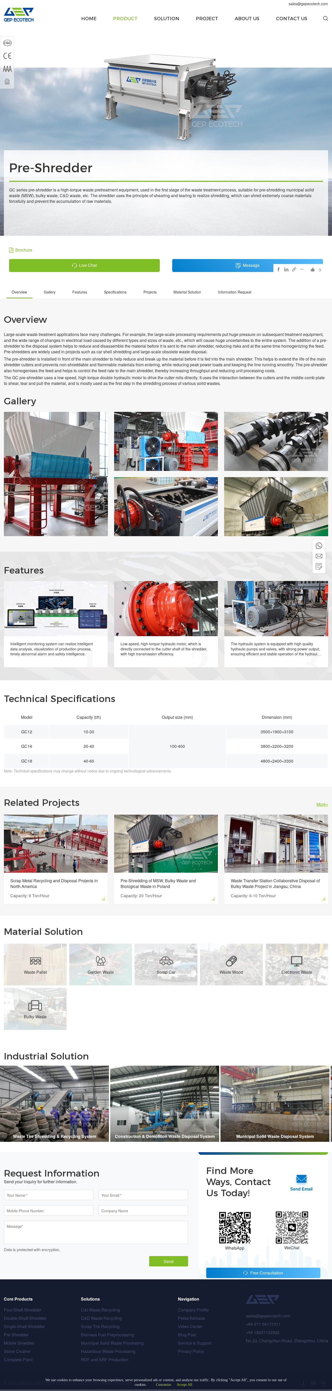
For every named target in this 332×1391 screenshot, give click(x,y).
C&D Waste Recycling (101, 1318)
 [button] (319, 566)
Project (207, 18)
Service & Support (194, 1343)
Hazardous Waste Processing (108, 1351)
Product (125, 18)
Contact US (291, 18)
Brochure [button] (23, 250)
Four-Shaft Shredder (22, 1310)
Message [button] (251, 265)
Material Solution (187, 292)
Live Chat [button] (88, 265)
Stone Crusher (17, 1351)
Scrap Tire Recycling (100, 1326)
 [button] (319, 556)
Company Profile (193, 1310)
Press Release (191, 1318)
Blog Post (187, 1335)
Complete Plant (18, 1360)
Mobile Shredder (19, 1343)
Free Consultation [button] (266, 1273)
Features (79, 292)
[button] (325, 18)
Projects (150, 292)
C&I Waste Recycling (100, 1310)
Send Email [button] (301, 1189)
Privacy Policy (191, 1351)
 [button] (319, 545)
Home (88, 18)
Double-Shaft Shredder (25, 1318)
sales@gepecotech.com (308, 3)
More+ (322, 804)
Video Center (190, 1326)
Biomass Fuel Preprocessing (107, 1335)
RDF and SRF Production (104, 1360)
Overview (19, 292)
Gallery (50, 292)
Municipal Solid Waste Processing (112, 1343)
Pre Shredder (16, 1335)
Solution (166, 18)
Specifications (115, 292)
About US (247, 18)
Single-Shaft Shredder (24, 1326)
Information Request (234, 292)
